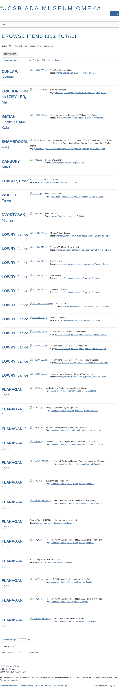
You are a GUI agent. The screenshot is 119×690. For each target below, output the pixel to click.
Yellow (103, 93)
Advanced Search (112, 13)
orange (91, 93)
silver (83, 163)
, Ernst (15, 181)
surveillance (98, 118)
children (67, 250)
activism (58, 118)
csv (8, 652)
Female (86, 320)
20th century (40, 149)
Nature (81, 377)
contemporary (69, 93)
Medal (84, 391)
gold (73, 264)
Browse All (6, 46)
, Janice (15, 234)
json (22, 652)
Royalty (98, 306)
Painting (84, 196)
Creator (50, 60)
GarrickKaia (14, 122)
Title (44, 60)
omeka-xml (29, 652)
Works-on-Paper (103, 236)
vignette (105, 306)
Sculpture (88, 118)
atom (4, 652)
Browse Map (49, 46)
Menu (4, 24)
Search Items (35, 46)
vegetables (88, 363)
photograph (95, 149)
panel (97, 93)
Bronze (63, 391)
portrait (68, 163)
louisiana (85, 149)
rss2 (37, 652)
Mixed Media (81, 93)
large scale (76, 149)
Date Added (60, 60)
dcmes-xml (15, 652)
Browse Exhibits (43, 686)
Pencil (79, 73)
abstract (54, 216)
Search (116, 13)
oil (75, 216)
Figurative (66, 149)
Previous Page (9, 60)
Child (66, 363)
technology (90, 236)
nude (90, 430)
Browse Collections (8, 686)
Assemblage (69, 278)
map (92, 320)
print (103, 149)
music (73, 73)
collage (67, 73)
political (64, 182)
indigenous (75, 196)
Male (79, 391)
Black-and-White (71, 236)
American (59, 73)
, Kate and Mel (15, 96)
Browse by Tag (20, 46)
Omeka (115, 686)
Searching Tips (60, 686)
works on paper (89, 73)
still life (97, 320)
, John (17, 429)
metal (61, 163)
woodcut (99, 196)
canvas (58, 149)
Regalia (88, 334)
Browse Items (27, 686)
